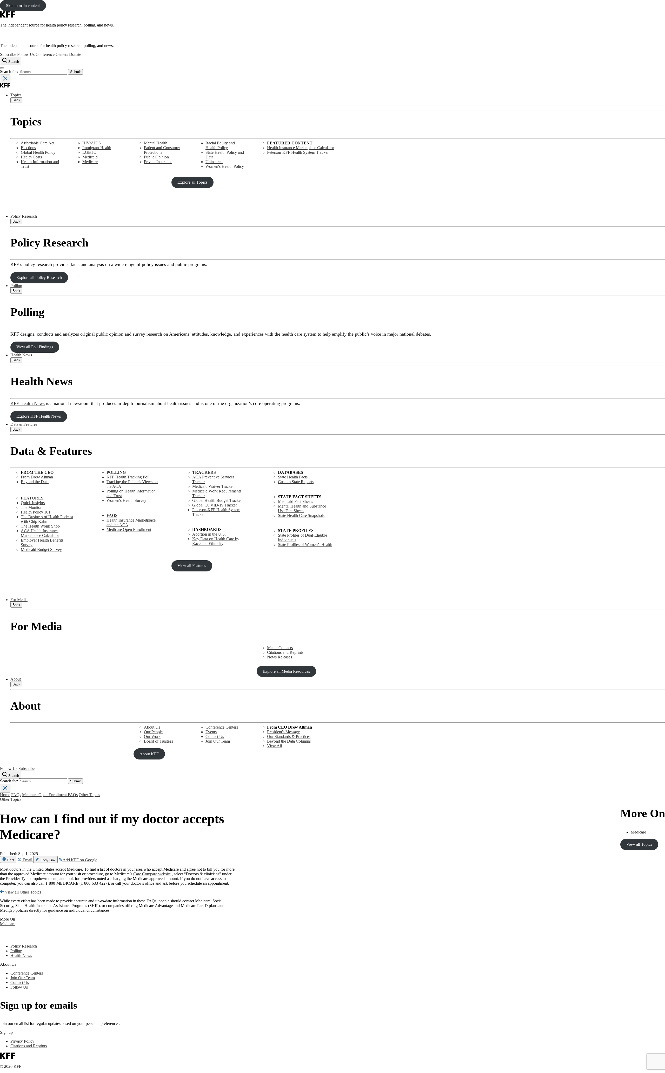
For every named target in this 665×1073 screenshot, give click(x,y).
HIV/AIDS (91, 143)
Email (27, 860)
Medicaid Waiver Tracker (213, 486)
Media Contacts (280, 647)
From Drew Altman (37, 477)
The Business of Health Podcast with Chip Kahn (47, 519)
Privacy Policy (22, 1041)
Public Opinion (156, 157)
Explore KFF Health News (38, 416)
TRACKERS (204, 472)
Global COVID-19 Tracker (214, 505)
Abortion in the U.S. (209, 534)
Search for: (9, 71)
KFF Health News (27, 403)
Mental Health (155, 143)
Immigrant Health (96, 147)
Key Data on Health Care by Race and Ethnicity (215, 541)
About (15, 679)
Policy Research (23, 216)
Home (5, 794)
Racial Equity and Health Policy (220, 145)
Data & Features (23, 424)
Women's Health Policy (224, 166)
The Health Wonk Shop (40, 526)
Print (10, 860)
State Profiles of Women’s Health (305, 544)
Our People (153, 732)
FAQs (16, 794)
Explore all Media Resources (286, 671)
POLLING (116, 472)
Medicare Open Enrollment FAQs (50, 794)
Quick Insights (33, 503)
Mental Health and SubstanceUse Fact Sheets (302, 508)
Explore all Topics (192, 182)
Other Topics (89, 794)
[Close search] (5, 79)
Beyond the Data (35, 481)
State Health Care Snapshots (301, 515)
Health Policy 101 (35, 512)
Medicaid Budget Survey (41, 549)
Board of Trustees (158, 741)
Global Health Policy (38, 152)
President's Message (283, 732)
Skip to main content (23, 5)
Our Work (152, 736)
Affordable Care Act (37, 143)
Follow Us (26, 54)
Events (211, 732)
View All (274, 746)
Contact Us (214, 736)
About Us (152, 727)
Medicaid (90, 157)
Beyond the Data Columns (289, 741)
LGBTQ (89, 152)
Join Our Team (217, 741)
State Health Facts (293, 477)
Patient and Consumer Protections (162, 150)
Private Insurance (158, 161)
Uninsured (214, 161)
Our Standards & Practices (288, 736)
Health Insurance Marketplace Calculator (300, 147)
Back (16, 100)
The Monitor (31, 507)
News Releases (279, 657)
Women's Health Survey (126, 500)
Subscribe (8, 54)
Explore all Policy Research (39, 277)
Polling (16, 285)
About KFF (149, 754)
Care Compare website (152, 874)
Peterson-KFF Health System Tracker (298, 152)
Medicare (90, 161)
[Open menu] (2, 68)
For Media (19, 599)
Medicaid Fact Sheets (295, 501)
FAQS (112, 515)
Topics (15, 95)
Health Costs (31, 157)
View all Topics (639, 844)
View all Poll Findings (34, 347)
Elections (28, 147)
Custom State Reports (296, 481)
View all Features (191, 565)
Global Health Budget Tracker (217, 500)
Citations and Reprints (285, 652)
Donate (75, 54)
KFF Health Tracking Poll (128, 477)
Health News (21, 355)
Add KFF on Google (79, 860)
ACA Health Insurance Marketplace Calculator (40, 533)
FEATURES (32, 498)
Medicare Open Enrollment (129, 529)
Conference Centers (52, 54)
